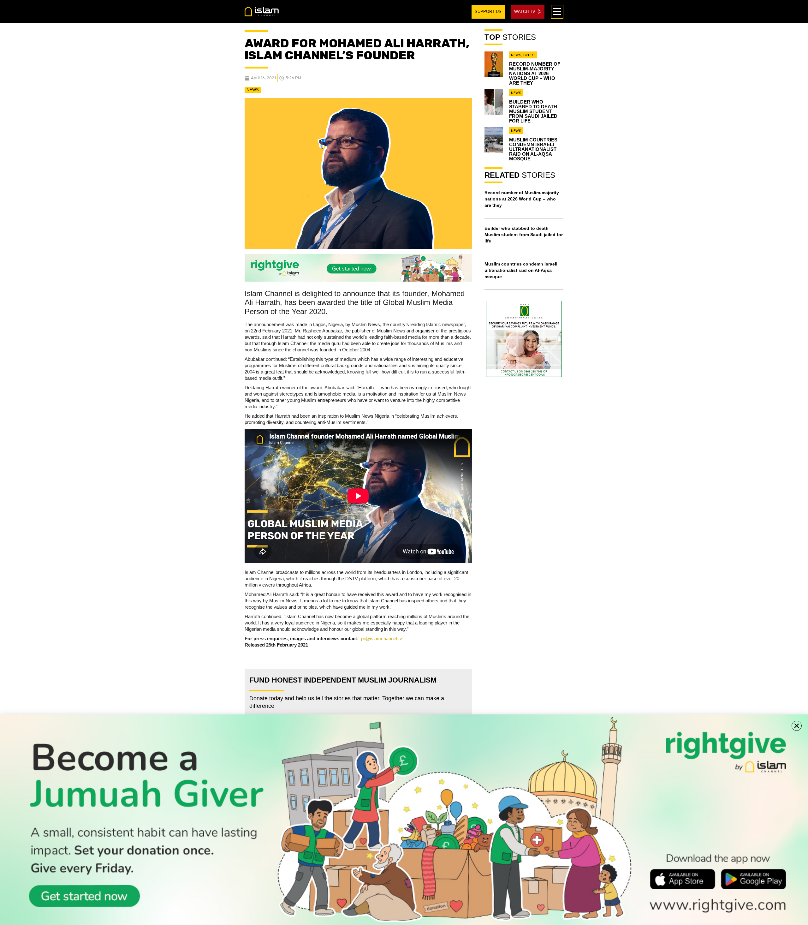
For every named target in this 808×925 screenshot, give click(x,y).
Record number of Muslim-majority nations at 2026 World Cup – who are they (534, 73)
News (253, 89)
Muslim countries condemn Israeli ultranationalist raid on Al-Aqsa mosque (533, 149)
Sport (529, 55)
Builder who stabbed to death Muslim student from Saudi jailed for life (533, 111)
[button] (797, 726)
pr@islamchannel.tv (381, 638)
